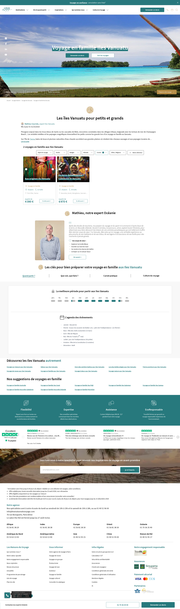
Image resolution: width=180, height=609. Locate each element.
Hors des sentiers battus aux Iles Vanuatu (89, 367)
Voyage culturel (54, 578)
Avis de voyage (12, 578)
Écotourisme (53, 563)
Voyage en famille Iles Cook (50, 385)
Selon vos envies (54, 92)
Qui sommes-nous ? (14, 552)
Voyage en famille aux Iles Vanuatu (53, 371)
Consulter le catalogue (57, 582)
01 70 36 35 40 (122, 605)
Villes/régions (11, 92)
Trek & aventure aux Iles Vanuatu (154, 367)
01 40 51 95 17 (146, 537)
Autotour (52, 571)
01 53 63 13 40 (46, 537)
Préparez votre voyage (165, 92)
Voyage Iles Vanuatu (27, 100)
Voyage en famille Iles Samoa (153, 385)
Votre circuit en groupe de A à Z (103, 552)
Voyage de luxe (54, 567)
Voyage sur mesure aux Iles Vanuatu (19, 367)
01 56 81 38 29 (13, 527)
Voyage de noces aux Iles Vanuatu (19, 371)
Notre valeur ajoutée (14, 556)
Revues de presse (13, 567)
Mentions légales (98, 578)
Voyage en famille (55, 574)
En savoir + (77, 257)
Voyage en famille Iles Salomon (120, 385)
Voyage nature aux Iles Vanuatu (120, 371)
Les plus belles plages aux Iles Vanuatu (122, 367)
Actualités (10, 571)
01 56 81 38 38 (46, 527)
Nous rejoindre (12, 563)
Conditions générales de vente (102, 571)
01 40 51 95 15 (79, 537)
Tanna (32, 139)
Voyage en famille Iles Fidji (84, 385)
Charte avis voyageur (99, 567)
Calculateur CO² (97, 556)
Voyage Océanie (16, 100)
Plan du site (11, 582)
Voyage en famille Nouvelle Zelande (53, 389)
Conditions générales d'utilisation (104, 574)
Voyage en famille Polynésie (84, 389)
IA (92, 586)
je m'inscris (129, 470)
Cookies (94, 582)
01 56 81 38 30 (79, 527)
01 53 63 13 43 (13, 537)
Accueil (9, 100)
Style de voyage (32, 92)
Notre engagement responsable (18, 559)
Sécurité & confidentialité (101, 559)
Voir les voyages (103, 55)
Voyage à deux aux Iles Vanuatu (86, 371)
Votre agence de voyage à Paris (60, 552)
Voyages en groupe (56, 559)
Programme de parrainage (16, 574)
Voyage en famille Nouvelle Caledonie (20, 389)
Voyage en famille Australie (16, 385)
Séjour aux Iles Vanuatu (49, 367)
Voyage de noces (55, 556)
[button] (7, 9)
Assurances (96, 563)
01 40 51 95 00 (113, 537)
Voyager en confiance (78, 2)
